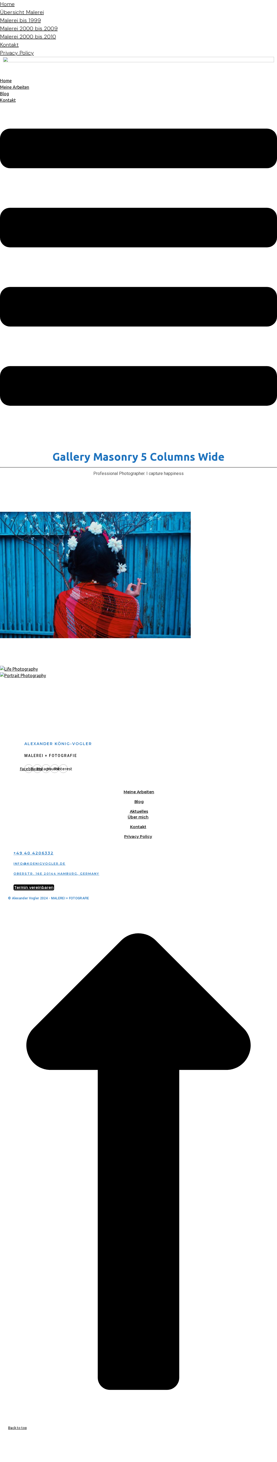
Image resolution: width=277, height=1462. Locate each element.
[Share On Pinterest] (1, 1452)
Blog (4, 93)
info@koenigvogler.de (39, 864)
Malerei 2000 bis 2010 (28, 36)
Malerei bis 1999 (20, 20)
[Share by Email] (1, 1458)
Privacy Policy (17, 52)
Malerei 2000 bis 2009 (29, 28)
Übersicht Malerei (22, 12)
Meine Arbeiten (14, 87)
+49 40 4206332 (34, 853)
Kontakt (9, 44)
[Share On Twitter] (1, 1445)
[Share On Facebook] (1, 1439)
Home (7, 4)
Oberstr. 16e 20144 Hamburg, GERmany (56, 874)
